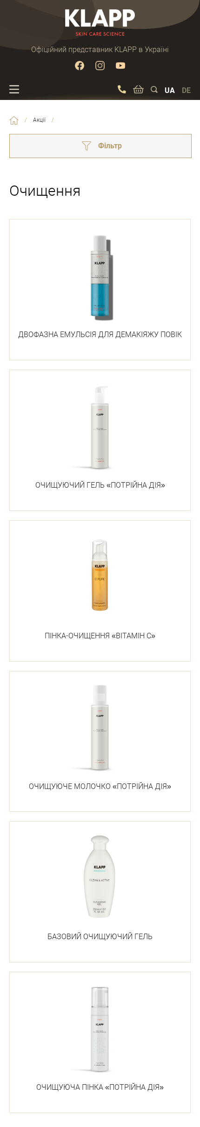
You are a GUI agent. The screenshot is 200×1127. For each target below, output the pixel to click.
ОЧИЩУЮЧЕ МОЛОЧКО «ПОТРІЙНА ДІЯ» (100, 786)
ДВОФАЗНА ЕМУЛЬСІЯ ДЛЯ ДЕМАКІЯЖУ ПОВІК (100, 334)
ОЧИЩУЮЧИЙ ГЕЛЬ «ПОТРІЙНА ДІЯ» (100, 485)
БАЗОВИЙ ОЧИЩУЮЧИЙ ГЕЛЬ (100, 936)
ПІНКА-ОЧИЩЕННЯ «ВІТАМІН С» (100, 635)
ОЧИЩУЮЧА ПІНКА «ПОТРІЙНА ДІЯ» (100, 1087)
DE (186, 90)
